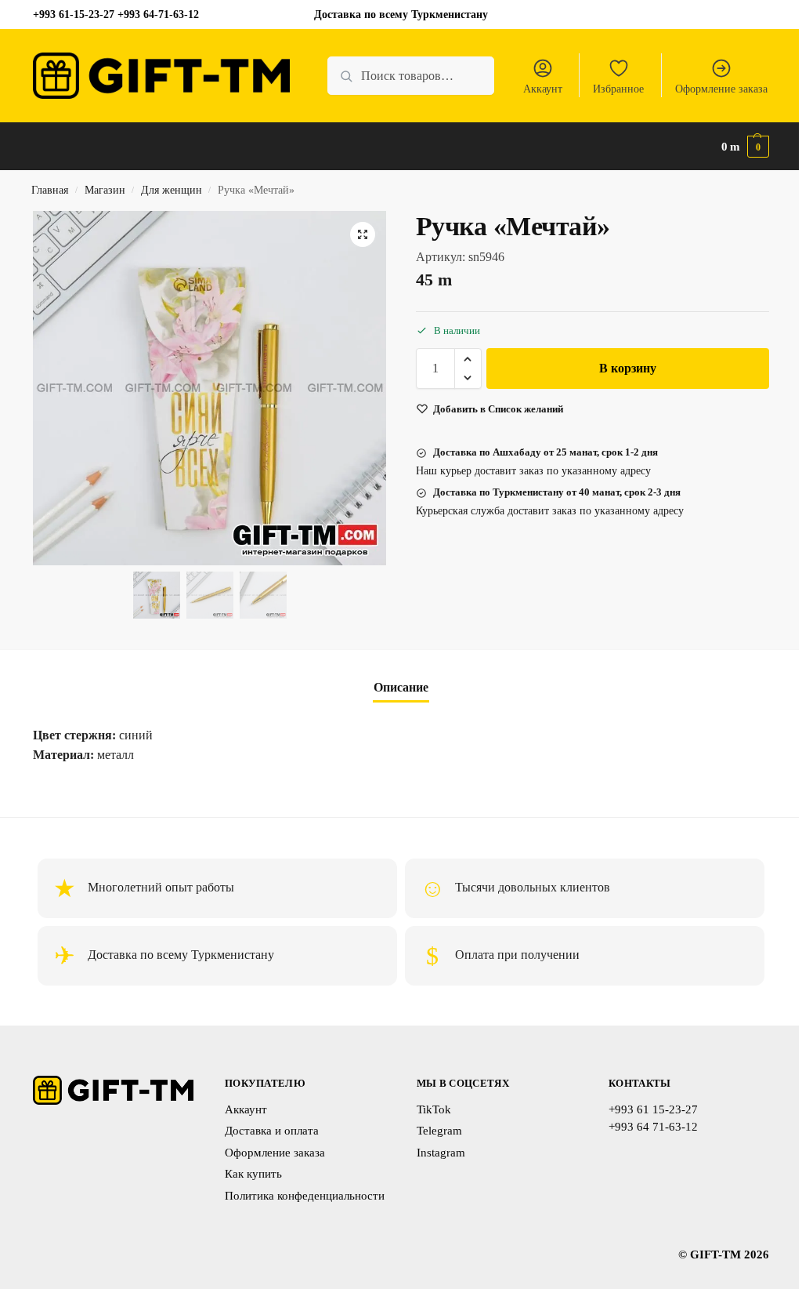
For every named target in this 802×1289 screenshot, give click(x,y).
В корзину (627, 368)
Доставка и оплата (272, 1130)
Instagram (441, 1152)
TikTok (434, 1109)
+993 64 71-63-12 (653, 1126)
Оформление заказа (721, 89)
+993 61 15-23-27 (653, 1109)
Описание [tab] (401, 687)
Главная (49, 190)
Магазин (105, 190)
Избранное (618, 89)
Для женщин (171, 190)
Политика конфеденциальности (305, 1195)
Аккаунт (542, 89)
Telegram (439, 1130)
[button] (745, 146)
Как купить (253, 1173)
